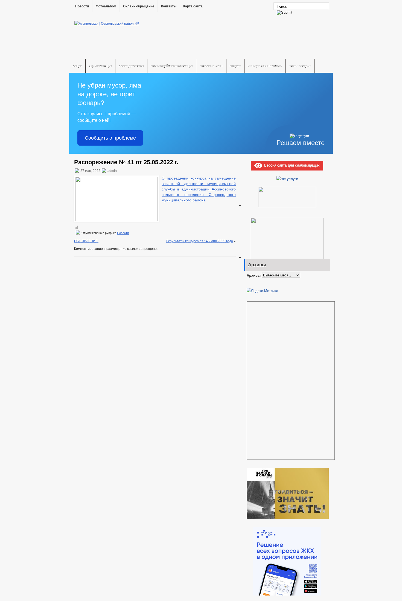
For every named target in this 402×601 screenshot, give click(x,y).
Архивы (254, 275)
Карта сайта (193, 6)
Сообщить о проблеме (110, 138)
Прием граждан (300, 66)
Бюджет (235, 66)
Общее (77, 66)
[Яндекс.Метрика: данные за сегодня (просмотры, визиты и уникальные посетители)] (262, 290)
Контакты (168, 6)
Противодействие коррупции (172, 66)
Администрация (100, 66)
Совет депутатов (131, 66)
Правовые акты (211, 66)
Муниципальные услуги (265, 66)
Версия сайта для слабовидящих (291, 164)
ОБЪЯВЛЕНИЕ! (86, 240)
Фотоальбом (106, 6)
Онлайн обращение (138, 6)
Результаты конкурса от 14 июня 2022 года (199, 240)
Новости (82, 6)
